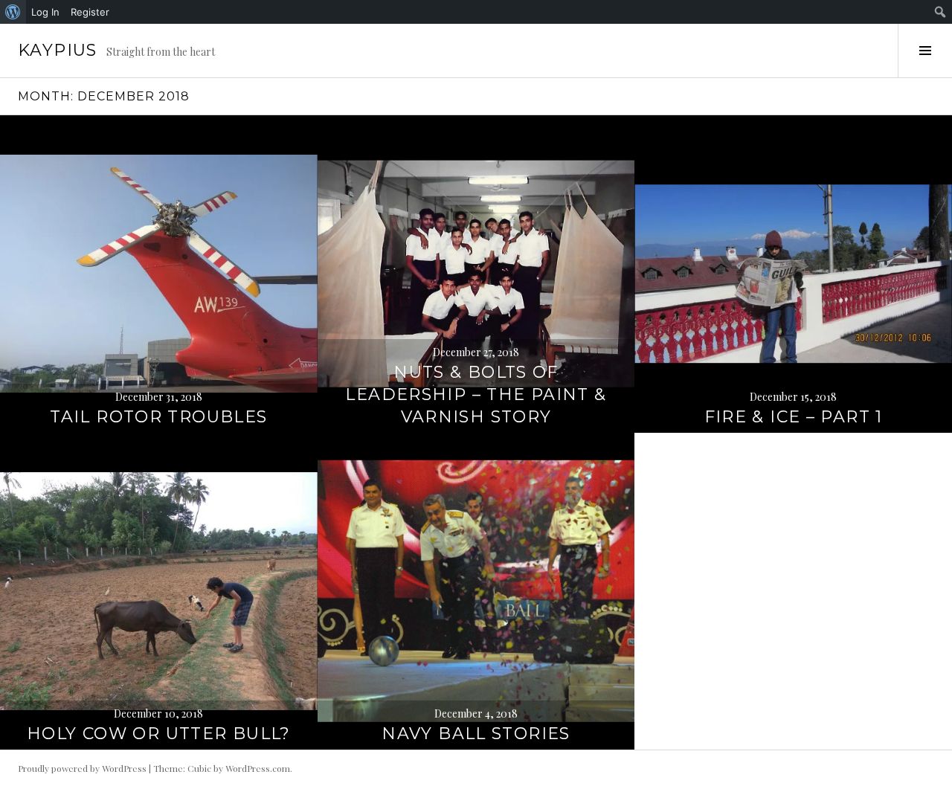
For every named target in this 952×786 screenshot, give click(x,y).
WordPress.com (257, 768)
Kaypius (57, 50)
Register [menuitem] (90, 12)
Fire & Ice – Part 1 (793, 417)
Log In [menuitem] (45, 12)
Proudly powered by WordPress (82, 768)
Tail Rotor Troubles (158, 417)
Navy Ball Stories (476, 734)
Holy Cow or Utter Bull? (159, 734)
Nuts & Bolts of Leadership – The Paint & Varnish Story (475, 394)
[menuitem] (13, 12)
